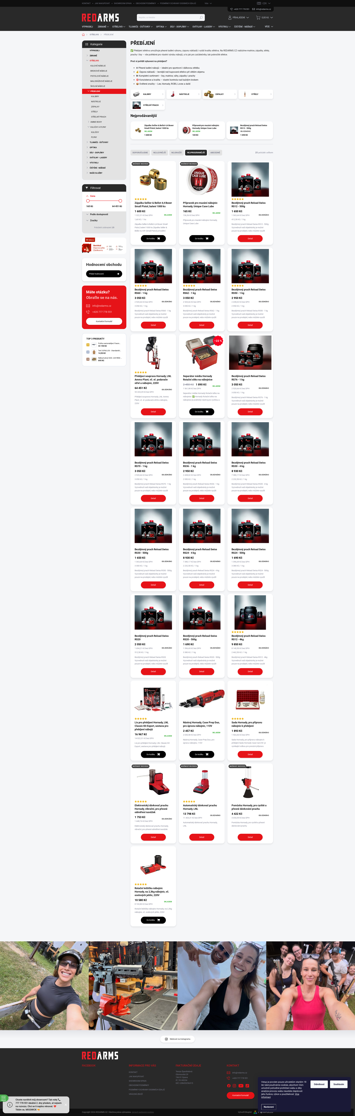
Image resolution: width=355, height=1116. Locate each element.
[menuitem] (88, 27)
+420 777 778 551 (102, 311)
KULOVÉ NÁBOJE (98, 66)
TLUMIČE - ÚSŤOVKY (99, 142)
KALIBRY (95, 96)
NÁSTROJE (96, 101)
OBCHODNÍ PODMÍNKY (146, 3)
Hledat (201, 17)
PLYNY (94, 137)
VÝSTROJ (94, 163)
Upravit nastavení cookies (143, 1112)
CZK (265, 3)
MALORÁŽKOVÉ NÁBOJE (101, 81)
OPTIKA (93, 147)
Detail (250, 238)
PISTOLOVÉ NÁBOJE (99, 76)
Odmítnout (319, 1084)
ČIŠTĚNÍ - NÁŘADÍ (98, 168)
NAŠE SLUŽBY (96, 173)
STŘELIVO (94, 61)
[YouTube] (241, 1085)
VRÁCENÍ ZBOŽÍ (136, 1094)
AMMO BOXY (96, 122)
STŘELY (94, 112)
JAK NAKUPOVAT (102, 3)
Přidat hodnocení (96, 274)
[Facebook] (229, 1085)
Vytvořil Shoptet (245, 1112)
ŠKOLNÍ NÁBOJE (97, 86)
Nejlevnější (159, 152)
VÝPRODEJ (95, 50)
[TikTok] (247, 1085)
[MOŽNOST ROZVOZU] (153, 181)
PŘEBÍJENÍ (95, 91)
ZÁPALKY (95, 107)
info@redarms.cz (101, 305)
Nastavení (269, 1107)
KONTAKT (86, 3)
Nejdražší (176, 152)
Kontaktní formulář (104, 321)
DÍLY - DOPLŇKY (97, 152)
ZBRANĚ (93, 56)
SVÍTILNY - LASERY (98, 157)
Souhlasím (339, 1084)
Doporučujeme (140, 152)
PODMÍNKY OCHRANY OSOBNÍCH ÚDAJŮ (178, 3)
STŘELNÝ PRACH (98, 117)
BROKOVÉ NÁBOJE (98, 71)
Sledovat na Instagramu (180, 1039)
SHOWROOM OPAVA (123, 3)
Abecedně (215, 152)
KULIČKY (95, 132)
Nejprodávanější (196, 152)
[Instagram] (234, 1085)
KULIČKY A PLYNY (98, 127)
